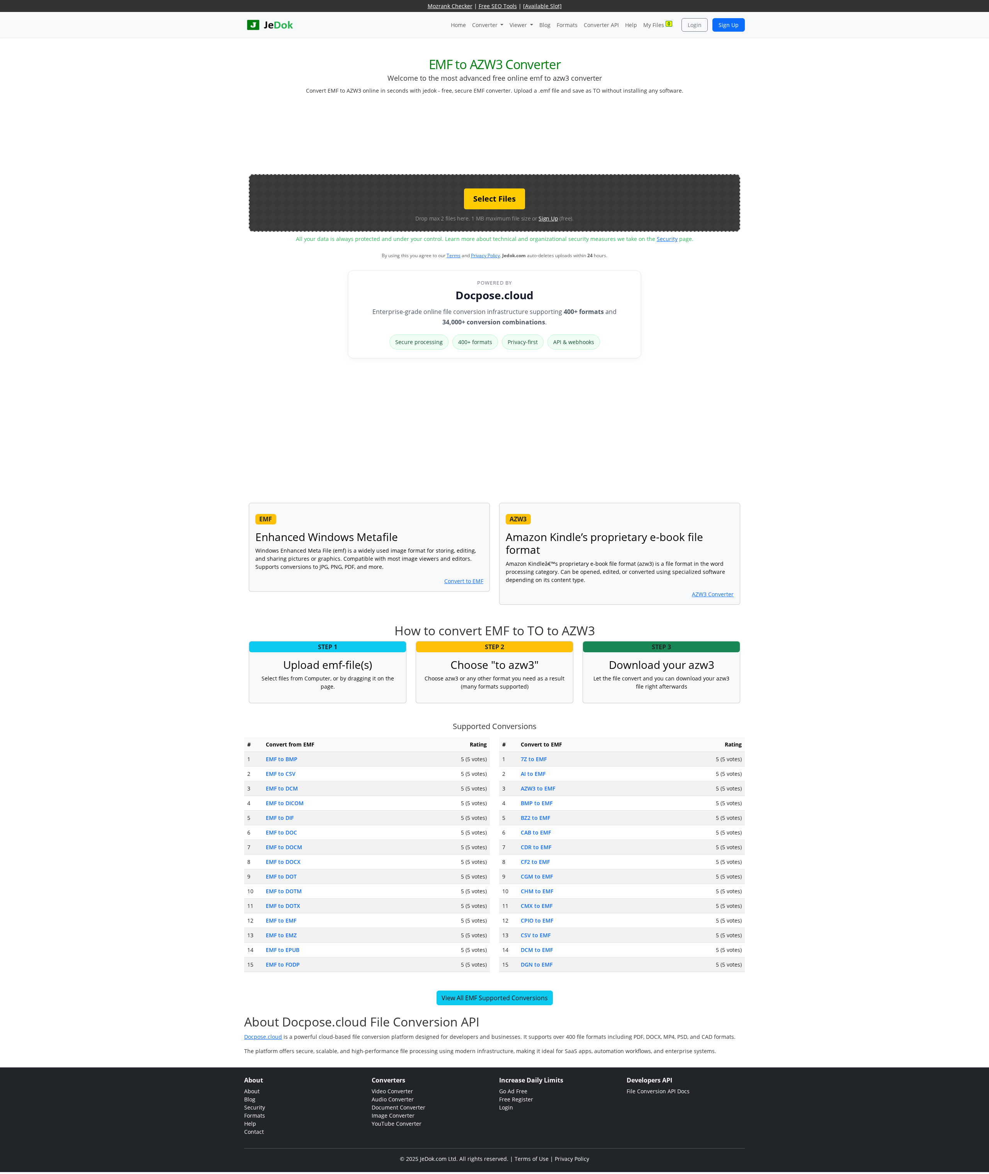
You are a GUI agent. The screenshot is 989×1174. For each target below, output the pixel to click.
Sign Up (729, 25)
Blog (545, 25)
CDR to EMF (536, 847)
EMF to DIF (280, 817)
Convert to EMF (463, 581)
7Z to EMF (534, 759)
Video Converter (392, 1091)
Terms (454, 255)
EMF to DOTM (284, 891)
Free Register (516, 1099)
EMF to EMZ (281, 935)
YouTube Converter (396, 1123)
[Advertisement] (494, 137)
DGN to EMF (536, 964)
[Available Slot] (542, 6)
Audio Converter (393, 1099)
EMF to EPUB (282, 949)
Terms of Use (532, 1158)
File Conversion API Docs (658, 1091)
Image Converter (393, 1115)
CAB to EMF (536, 832)
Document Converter (398, 1107)
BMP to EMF (536, 803)
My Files (656, 24)
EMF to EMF (281, 920)
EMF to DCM (282, 788)
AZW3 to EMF (538, 788)
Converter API (601, 25)
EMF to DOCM (284, 847)
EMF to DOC (281, 832)
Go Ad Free (513, 1091)
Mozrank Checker (450, 6)
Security (667, 239)
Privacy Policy (485, 255)
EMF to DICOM (285, 803)
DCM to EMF (537, 949)
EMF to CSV (281, 773)
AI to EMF (533, 773)
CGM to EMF (537, 876)
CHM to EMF (537, 891)
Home (458, 25)
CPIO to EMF (537, 920)
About (252, 1091)
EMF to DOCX (283, 861)
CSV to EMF (536, 935)
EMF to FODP (283, 964)
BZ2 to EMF (535, 817)
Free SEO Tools (498, 6)
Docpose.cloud (494, 295)
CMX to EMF (536, 905)
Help (631, 25)
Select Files (494, 198)
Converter (485, 25)
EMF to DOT (281, 876)
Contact (254, 1131)
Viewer (519, 25)
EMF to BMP (281, 759)
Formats (567, 25)
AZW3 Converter (713, 594)
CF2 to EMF (535, 861)
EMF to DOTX (283, 905)
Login (695, 25)
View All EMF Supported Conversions (495, 998)
